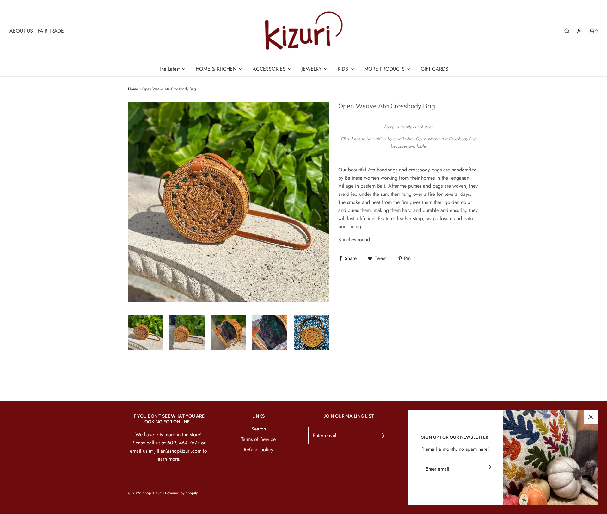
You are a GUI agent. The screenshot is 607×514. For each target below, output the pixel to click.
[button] (145, 332)
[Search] (567, 31)
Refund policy (258, 449)
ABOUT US (21, 30)
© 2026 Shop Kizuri (145, 493)
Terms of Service (258, 439)
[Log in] (579, 31)
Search (258, 428)
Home (133, 89)
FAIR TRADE (51, 30)
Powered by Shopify (181, 493)
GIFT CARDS (434, 68)
